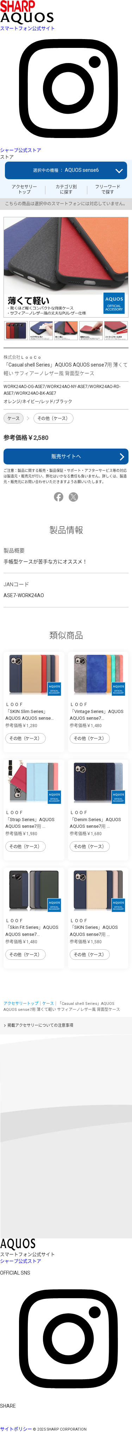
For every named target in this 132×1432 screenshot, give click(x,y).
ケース (13, 418)
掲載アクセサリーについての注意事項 (40, 1025)
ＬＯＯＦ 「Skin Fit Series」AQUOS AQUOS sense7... (31, 927)
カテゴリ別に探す (66, 189)
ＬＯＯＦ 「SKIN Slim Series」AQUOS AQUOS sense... (29, 711)
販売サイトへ (66, 456)
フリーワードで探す (107, 189)
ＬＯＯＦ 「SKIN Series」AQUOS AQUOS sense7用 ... (94, 927)
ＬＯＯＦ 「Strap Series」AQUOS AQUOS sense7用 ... (30, 819)
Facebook (60, 497)
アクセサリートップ (24, 189)
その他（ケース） (53, 418)
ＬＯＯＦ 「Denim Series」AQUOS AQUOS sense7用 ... (95, 819)
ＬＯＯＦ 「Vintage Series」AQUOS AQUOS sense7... (97, 711)
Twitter (74, 497)
